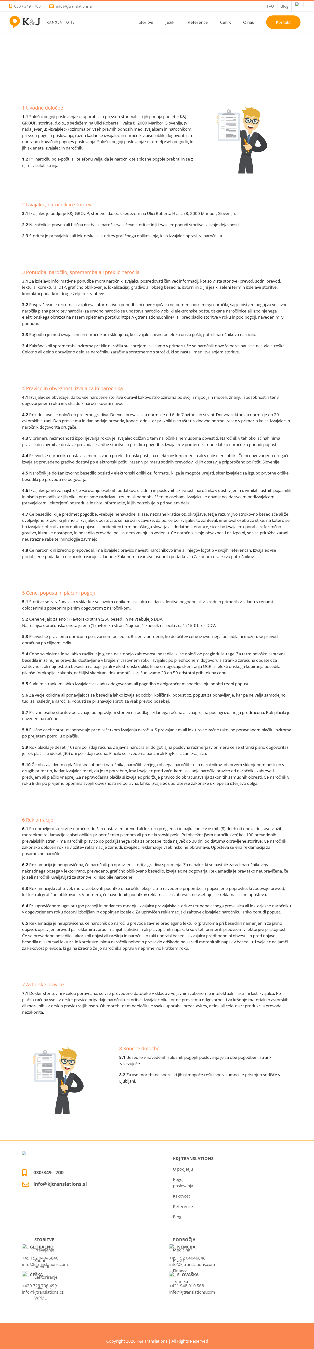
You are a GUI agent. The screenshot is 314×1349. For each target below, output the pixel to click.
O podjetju (183, 1169)
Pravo (178, 1260)
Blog (177, 1217)
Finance (180, 1271)
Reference (183, 1206)
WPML (40, 1298)
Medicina (181, 1250)
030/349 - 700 (48, 1172)
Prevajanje (44, 1250)
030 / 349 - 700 (27, 6)
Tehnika (180, 1281)
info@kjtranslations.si (74, 6)
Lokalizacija (45, 1287)
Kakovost (181, 1196)
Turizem (181, 1291)
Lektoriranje (46, 1277)
